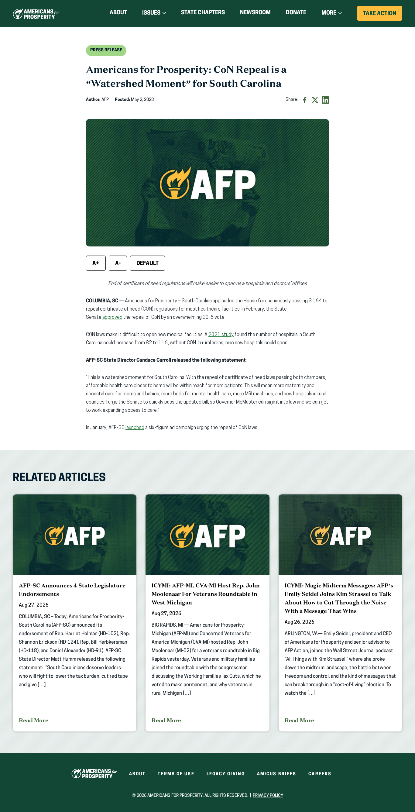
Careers (319, 774)
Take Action (382, 16)
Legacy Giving (226, 774)
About (118, 13)
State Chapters (203, 13)
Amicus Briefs (276, 774)
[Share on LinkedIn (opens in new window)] (325, 100)
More (328, 13)
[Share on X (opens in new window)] (315, 100)
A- (118, 264)
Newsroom (255, 13)
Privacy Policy (268, 795)
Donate (296, 14)
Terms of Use (176, 774)
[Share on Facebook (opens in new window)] (304, 100)
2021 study (221, 334)
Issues (151, 13)
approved (112, 317)
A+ (95, 264)
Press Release (106, 50)
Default (147, 264)
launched (134, 427)
